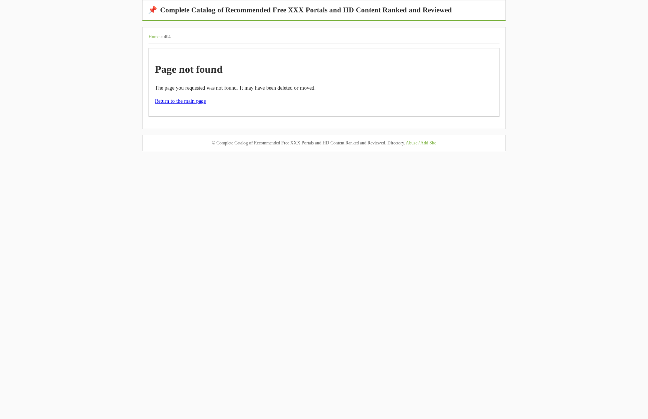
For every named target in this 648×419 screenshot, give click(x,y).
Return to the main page (180, 101)
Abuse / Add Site (421, 143)
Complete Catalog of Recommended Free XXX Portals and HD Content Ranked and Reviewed (300, 10)
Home (153, 36)
